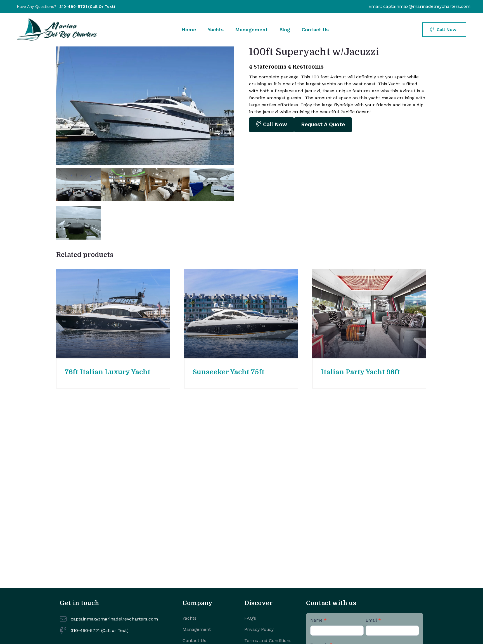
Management (251, 29)
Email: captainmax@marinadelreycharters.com (419, 6)
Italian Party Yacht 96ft (360, 372)
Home (188, 29)
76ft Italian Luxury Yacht (107, 372)
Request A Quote (323, 124)
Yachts (216, 29)
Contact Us (315, 29)
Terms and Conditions (268, 640)
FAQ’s (250, 618)
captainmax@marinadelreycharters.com (114, 619)
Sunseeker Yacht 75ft (228, 372)
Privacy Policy (259, 629)
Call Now (274, 124)
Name (318, 620)
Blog (284, 29)
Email (373, 620)
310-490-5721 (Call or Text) (87, 6)
